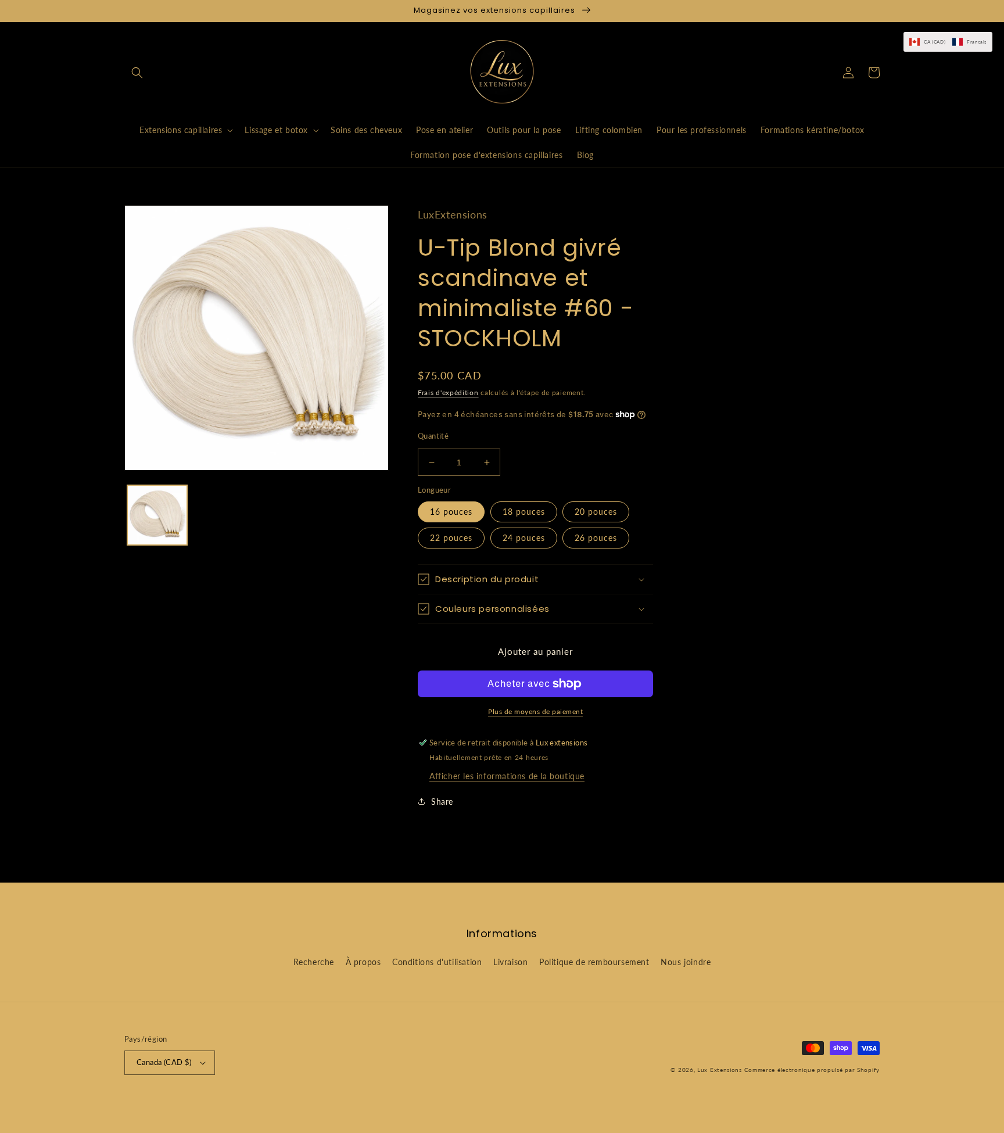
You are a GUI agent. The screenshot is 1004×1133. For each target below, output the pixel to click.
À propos (363, 962)
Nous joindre (686, 962)
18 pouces (524, 512)
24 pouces (524, 538)
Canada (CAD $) (164, 1062)
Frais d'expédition (448, 392)
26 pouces (596, 538)
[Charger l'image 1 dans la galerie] (157, 515)
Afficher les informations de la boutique (507, 776)
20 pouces (596, 512)
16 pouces (451, 512)
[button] (137, 72)
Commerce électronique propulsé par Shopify (812, 1069)
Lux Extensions (719, 1069)
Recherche (313, 962)
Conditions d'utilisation (437, 962)
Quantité (433, 435)
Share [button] (442, 801)
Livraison (510, 962)
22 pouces (451, 538)
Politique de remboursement (594, 962)
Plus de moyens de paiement (535, 711)
